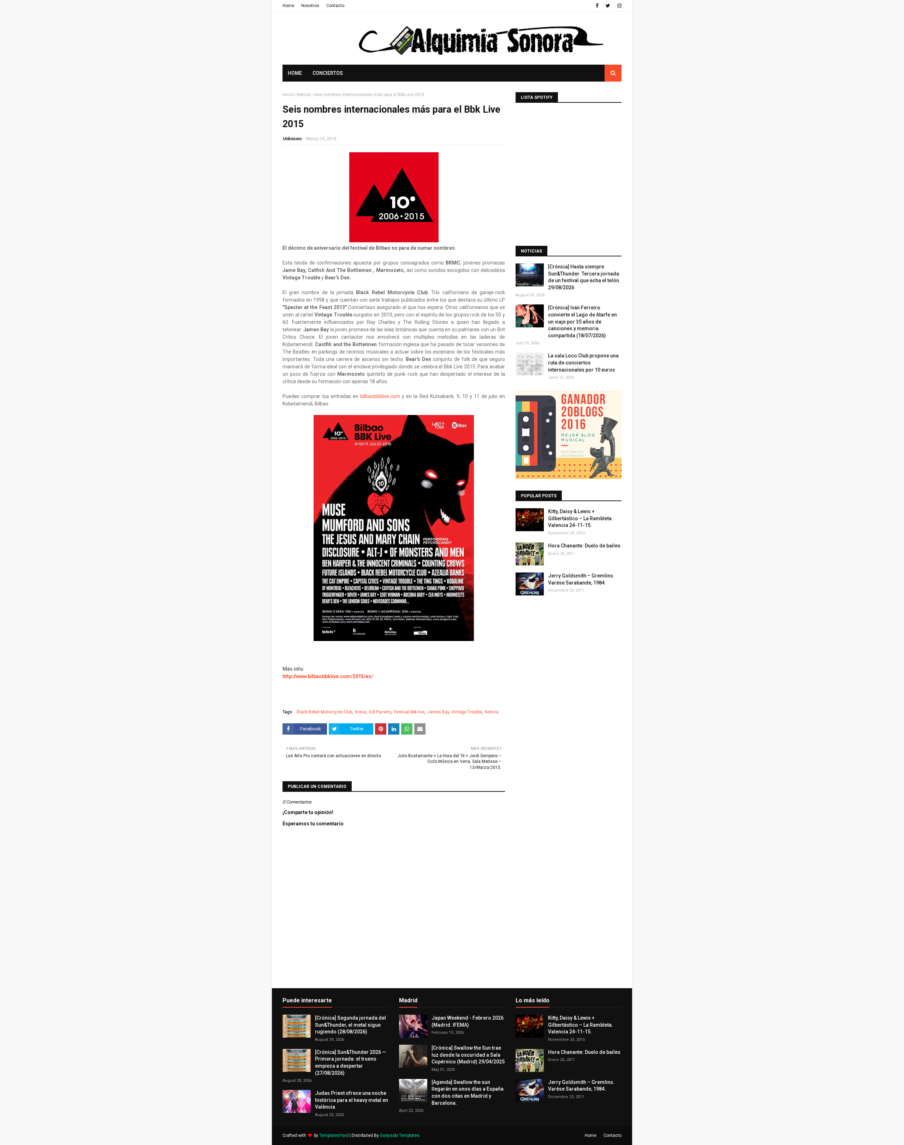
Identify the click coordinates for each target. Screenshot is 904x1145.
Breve (360, 712)
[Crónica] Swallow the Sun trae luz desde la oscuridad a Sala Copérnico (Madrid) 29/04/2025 (468, 1054)
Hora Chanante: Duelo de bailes (584, 545)
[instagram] (618, 5)
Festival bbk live (409, 712)
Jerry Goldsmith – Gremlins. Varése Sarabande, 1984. (581, 579)
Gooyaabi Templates (400, 1135)
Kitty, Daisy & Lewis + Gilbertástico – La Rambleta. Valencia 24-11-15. (580, 518)
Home (288, 5)
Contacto (335, 5)
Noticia (303, 94)
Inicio (287, 94)
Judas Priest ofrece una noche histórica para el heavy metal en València (351, 1100)
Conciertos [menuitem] (328, 73)
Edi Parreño (380, 712)
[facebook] (597, 5)
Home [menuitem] (295, 73)
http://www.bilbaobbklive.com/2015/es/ (327, 676)
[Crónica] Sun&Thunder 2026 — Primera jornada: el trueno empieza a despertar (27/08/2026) (350, 1062)
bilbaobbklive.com (380, 396)
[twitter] (608, 5)
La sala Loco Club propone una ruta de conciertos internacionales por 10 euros (583, 362)
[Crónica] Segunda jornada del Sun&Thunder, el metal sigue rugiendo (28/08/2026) (350, 1024)
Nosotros (310, 5)
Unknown (292, 138)
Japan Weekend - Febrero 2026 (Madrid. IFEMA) (468, 1021)
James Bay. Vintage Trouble (454, 712)
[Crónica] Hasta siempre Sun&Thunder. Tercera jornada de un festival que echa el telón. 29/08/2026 (584, 277)
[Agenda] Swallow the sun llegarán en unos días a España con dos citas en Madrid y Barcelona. (468, 1092)
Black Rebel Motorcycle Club (324, 712)
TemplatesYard (334, 1135)
